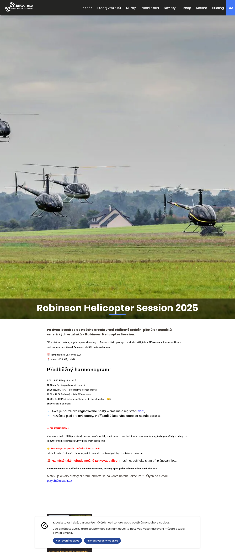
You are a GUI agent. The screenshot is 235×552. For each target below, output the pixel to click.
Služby (131, 8)
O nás (87, 8)
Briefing (218, 8)
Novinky (170, 8)
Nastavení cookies (67, 540)
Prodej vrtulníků (109, 8)
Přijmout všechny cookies (102, 540)
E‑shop (186, 8)
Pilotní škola (150, 8)
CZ (231, 8)
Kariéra (201, 8)
